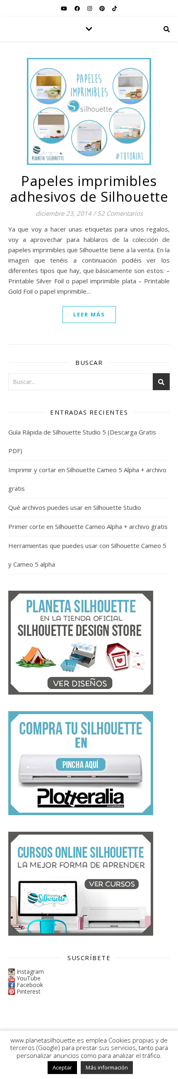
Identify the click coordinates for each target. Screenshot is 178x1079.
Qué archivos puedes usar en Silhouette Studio (74, 507)
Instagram (30, 971)
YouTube (29, 978)
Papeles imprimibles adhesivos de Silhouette (89, 188)
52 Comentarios (120, 213)
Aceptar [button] (62, 1067)
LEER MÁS (89, 314)
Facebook (30, 985)
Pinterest (29, 991)
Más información (107, 1067)
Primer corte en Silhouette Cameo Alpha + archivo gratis (88, 526)
